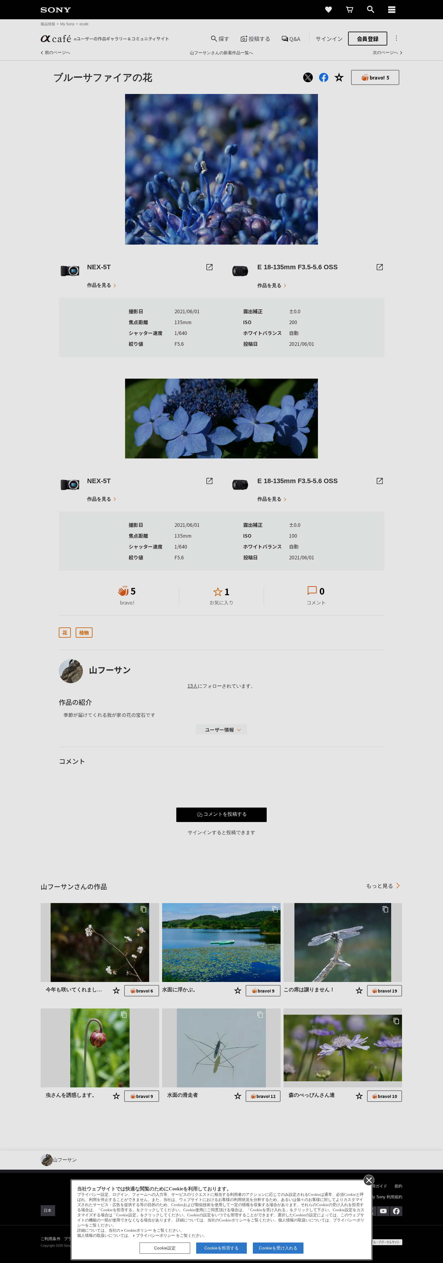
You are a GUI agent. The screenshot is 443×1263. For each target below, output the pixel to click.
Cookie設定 (165, 1248)
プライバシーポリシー (155, 1235)
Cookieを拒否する (221, 1248)
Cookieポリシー (138, 1230)
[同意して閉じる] (368, 1180)
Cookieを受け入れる (278, 1248)
